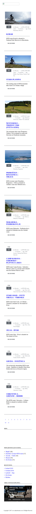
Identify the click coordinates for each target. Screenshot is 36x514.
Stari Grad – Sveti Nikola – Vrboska (15, 296)
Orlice (26, 167)
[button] (18, 493)
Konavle (18, 357)
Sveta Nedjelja (16, 326)
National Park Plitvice (22, 253)
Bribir (26, 388)
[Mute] (26, 499)
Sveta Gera (15, 119)
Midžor (15, 74)
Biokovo (27, 216)
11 (8, 422)
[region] (18, 437)
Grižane (20, 390)
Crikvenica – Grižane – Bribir (14, 395)
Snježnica (23, 357)
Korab (29, 28)
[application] (18, 493)
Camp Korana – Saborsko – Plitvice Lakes (13, 261)
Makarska (15, 218)
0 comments (20, 28)
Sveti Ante (18, 291)
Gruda (14, 357)
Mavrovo (21, 30)
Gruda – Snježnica (15, 361)
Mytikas (7, 477)
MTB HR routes (25, 165)
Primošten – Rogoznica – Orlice (12, 175)
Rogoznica (20, 169)
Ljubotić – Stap (9, 473)
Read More (11, 43)
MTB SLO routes (26, 116)
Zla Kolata (8, 475)
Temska (25, 74)
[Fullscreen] (29, 499)
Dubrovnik (27, 356)
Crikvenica (15, 390)
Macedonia (15, 30)
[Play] (6, 499)
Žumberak (27, 119)
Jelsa (29, 324)
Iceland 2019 (9, 468)
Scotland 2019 (9, 470)
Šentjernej (27, 118)
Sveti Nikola (24, 291)
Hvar (26, 290)
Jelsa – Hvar (12, 330)
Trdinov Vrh (21, 119)
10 (5, 422)
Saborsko (15, 255)
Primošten (15, 169)
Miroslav (17, 27)
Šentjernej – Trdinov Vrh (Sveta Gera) (12, 125)
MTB (23, 27)
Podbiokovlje (21, 218)
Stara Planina (20, 74)
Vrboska (29, 291)
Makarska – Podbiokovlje (13, 223)
